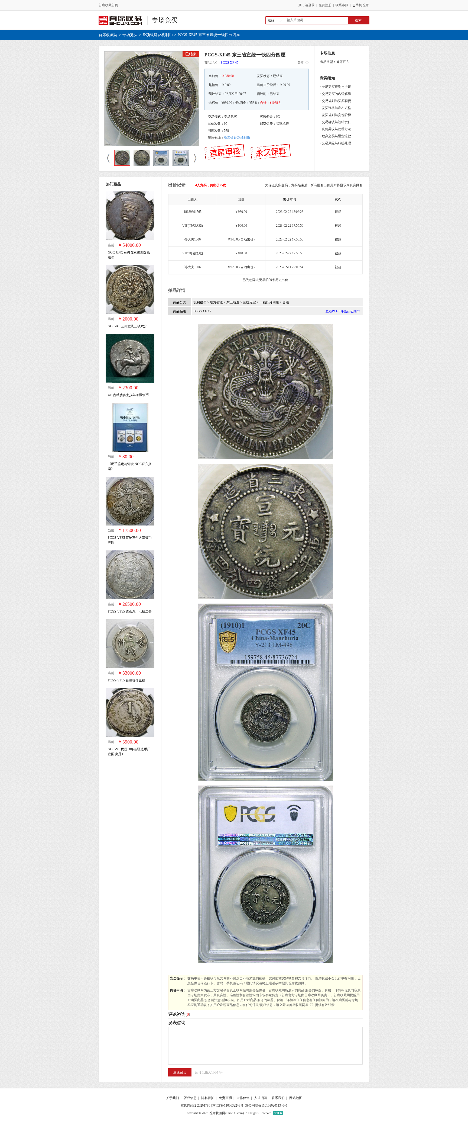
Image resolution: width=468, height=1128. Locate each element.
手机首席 (362, 5)
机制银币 (200, 302)
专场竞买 (165, 20)
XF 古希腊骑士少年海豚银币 (128, 395)
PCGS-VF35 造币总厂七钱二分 (130, 611)
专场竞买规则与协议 (336, 87)
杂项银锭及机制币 (157, 35)
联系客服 (341, 5)
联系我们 (278, 1098)
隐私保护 (207, 1098)
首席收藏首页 (108, 5)
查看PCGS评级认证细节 (343, 311)
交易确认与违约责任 (336, 122)
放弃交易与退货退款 (336, 136)
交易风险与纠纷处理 (336, 143)
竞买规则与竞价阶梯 (336, 115)
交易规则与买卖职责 (336, 101)
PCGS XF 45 (229, 63)
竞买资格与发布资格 (336, 108)
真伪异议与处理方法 (336, 129)
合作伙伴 (242, 1098)
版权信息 (190, 1098)
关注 (300, 63)
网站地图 (295, 1098)
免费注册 (325, 5)
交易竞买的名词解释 (336, 94)
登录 (311, 5)
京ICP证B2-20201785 (195, 1105)
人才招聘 (260, 1098)
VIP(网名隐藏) (192, 225)
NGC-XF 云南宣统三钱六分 (127, 326)
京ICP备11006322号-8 (227, 1105)
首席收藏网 (108, 35)
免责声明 (225, 1098)
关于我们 (172, 1098)
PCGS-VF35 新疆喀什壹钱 (126, 680)
